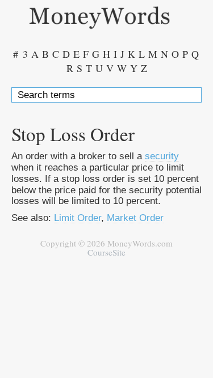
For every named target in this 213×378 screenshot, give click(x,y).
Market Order (135, 218)
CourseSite (106, 252)
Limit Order (77, 218)
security (162, 156)
